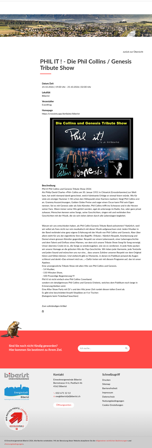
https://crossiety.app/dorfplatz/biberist (61, 114)
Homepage (47, 110)
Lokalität (46, 92)
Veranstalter (48, 101)
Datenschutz (108, 397)
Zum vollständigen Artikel (54, 306)
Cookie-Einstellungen (112, 405)
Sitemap (106, 384)
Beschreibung (48, 186)
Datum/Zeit (48, 84)
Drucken (106, 380)
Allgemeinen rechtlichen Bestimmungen (111, 441)
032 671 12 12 (63, 393)
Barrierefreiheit (109, 388)
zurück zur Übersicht (133, 52)
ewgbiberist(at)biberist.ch (68, 396)
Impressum (107, 393)
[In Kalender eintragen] (43, 312)
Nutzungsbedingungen (113, 401)
